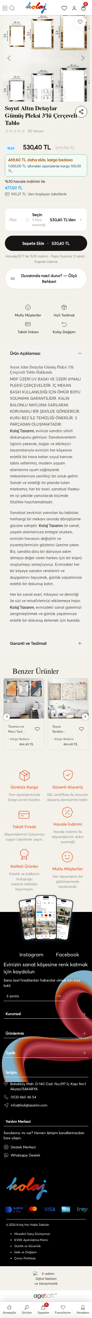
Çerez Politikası (25, 1258)
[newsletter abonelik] (59, 996)
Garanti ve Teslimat (28, 643)
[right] (85, 716)
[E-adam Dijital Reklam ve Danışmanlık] (46, 1278)
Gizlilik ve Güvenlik (27, 1246)
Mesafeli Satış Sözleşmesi (32, 1234)
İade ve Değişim (25, 1252)
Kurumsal (13, 1013)
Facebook (67, 954)
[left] (7, 716)
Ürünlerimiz (15, 1033)
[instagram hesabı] (46, 932)
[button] (8, 58)
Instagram (30, 954)
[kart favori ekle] (37, 729)
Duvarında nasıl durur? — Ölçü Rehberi (49, 278)
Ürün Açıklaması (25, 353)
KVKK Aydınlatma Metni (31, 1240)
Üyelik (10, 1053)
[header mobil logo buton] (36, 7)
